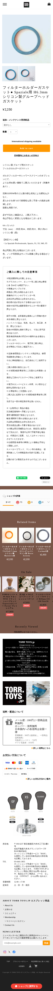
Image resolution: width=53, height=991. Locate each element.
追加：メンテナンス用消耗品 (16, 120)
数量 (5, 131)
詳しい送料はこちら (41, 748)
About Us (9, 905)
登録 (46, 942)
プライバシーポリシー (20, 961)
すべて (8, 502)
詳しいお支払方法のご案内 (39, 779)
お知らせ (8, 909)
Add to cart (26, 148)
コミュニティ (10, 913)
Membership (10, 917)
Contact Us (9, 925)
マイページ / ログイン (15, 921)
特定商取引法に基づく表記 (40, 961)
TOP (8, 961)
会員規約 (22, 966)
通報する (46, 482)
